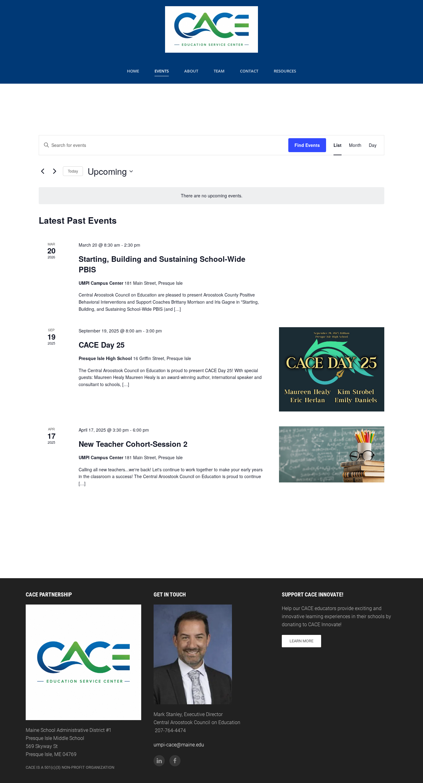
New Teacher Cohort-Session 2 (133, 443)
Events (162, 71)
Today (73, 171)
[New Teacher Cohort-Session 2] (331, 454)
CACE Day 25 (101, 344)
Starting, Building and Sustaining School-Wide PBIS (162, 264)
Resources (285, 71)
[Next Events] (54, 171)
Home (133, 71)
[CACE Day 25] (331, 369)
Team (219, 71)
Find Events (307, 145)
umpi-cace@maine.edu (179, 745)
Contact (249, 71)
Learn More (301, 641)
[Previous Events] (42, 171)
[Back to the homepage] (211, 29)
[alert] (211, 195)
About (191, 71)
